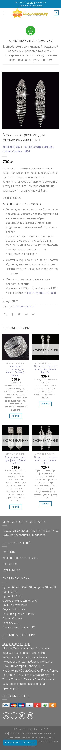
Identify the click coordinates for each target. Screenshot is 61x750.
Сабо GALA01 (10, 622)
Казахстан (9, 530)
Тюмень (29, 679)
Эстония (7, 535)
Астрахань (42, 648)
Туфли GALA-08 (46, 587)
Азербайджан (22, 535)
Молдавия (38, 535)
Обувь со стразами (14, 605)
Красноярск (10, 688)
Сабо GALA (29, 587)
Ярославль (39, 683)
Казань (43, 657)
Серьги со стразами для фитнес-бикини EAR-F (45, 460)
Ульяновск (48, 679)
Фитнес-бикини (12, 618)
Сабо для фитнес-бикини (18, 614)
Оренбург (34, 670)
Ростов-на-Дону (12, 675)
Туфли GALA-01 (12, 587)
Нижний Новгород (14, 666)
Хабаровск (9, 657)
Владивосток (11, 683)
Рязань (28, 675)
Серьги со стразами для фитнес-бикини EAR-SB (15, 460)
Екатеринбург (37, 652)
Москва (31, 2)
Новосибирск (11, 670)
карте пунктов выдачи (41, 292)
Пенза (45, 670)
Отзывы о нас (11, 570)
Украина (34, 530)
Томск (6, 679)
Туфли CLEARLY (12, 596)
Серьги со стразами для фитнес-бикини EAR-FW (45, 369)
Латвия (45, 530)
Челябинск (20, 652)
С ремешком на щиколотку (19, 600)
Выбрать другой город (16, 643)
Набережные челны (40, 661)
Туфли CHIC (9, 591)
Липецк (21, 661)
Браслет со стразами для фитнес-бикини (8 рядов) (15, 371)
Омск (24, 670)
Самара (38, 675)
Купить (15, 416)
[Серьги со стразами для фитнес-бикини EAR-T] (30, 100)
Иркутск (22, 657)
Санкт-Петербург (24, 648)
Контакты (8, 551)
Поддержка (9, 564)
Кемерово (9, 661)
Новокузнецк (35, 666)
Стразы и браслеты (24, 306)
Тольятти (17, 679)
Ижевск (33, 657)
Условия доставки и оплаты (20, 557)
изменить (41, 2)
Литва (54, 530)
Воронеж (26, 683)
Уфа (37, 679)
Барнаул (7, 652)
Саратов (48, 675)
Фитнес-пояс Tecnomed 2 (18, 627)
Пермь (54, 670)
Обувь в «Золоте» (13, 609)
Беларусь (22, 530)
